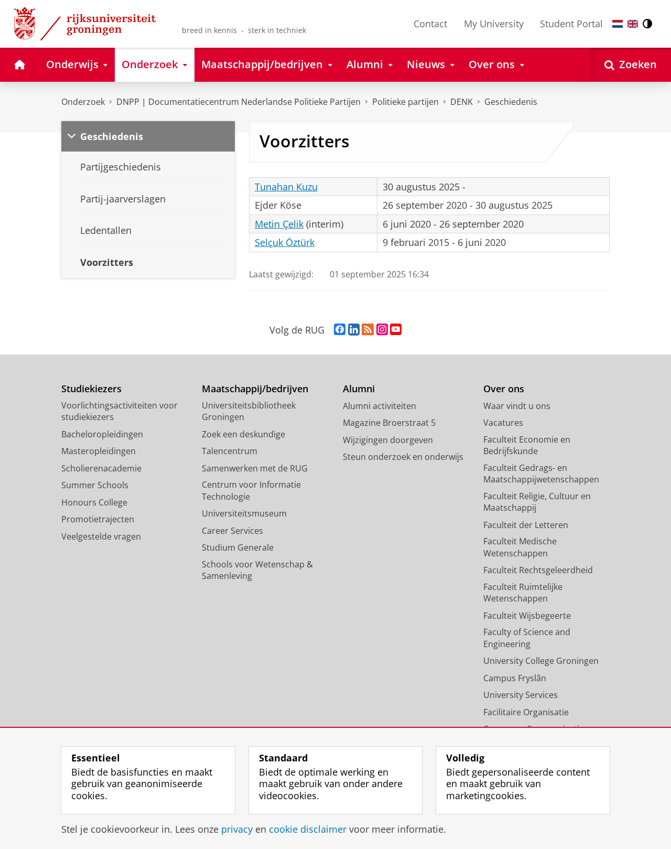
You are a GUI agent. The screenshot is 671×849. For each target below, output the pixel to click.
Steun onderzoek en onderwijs (403, 457)
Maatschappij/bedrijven (255, 389)
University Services (520, 695)
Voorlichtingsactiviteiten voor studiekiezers (119, 411)
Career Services (232, 530)
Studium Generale (238, 547)
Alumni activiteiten (379, 406)
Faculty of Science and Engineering (526, 638)
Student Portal (571, 23)
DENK (461, 102)
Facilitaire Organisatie (526, 712)
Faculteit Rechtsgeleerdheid (538, 570)
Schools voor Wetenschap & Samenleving (257, 570)
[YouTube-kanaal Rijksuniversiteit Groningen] (396, 330)
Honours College (94, 502)
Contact (430, 23)
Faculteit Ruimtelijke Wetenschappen (522, 593)
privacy (237, 829)
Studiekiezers (91, 389)
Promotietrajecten (97, 519)
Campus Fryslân (514, 678)
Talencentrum (229, 451)
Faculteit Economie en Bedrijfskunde (526, 445)
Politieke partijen (405, 102)
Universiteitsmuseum (244, 513)
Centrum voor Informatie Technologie (251, 490)
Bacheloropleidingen (102, 434)
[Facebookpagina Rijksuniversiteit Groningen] (339, 330)
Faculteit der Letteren (525, 525)
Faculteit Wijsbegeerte (527, 615)
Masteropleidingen (98, 451)
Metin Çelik (279, 224)
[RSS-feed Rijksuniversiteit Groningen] (368, 330)
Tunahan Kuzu (286, 187)
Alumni (359, 389)
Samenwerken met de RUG (255, 468)
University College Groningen (541, 661)
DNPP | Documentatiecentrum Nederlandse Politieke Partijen (238, 102)
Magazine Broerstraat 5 (389, 422)
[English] (632, 24)
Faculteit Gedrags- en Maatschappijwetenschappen (541, 474)
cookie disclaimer (308, 829)
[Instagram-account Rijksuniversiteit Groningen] (382, 330)
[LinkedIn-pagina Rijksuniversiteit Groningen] (354, 330)
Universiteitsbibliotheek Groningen (249, 411)
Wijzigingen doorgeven (388, 440)
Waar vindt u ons (516, 406)
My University (494, 23)
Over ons (503, 389)
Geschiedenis (510, 102)
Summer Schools (94, 485)
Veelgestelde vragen (101, 536)
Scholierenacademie (101, 468)
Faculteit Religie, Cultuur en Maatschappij (537, 502)
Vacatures (503, 422)
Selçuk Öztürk (285, 243)
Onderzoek (83, 102)
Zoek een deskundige (243, 434)
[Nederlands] (617, 24)
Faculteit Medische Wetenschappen (520, 547)
